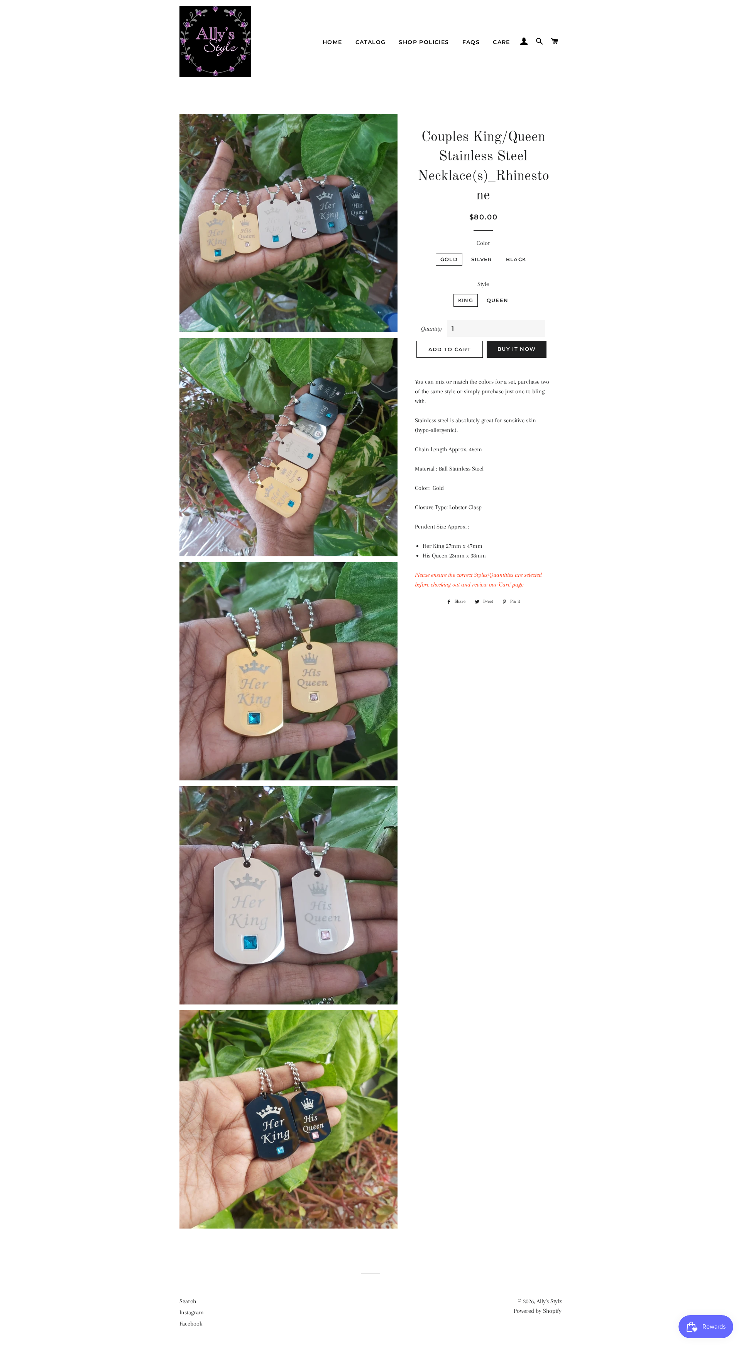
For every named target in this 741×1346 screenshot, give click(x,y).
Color (483, 243)
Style (483, 283)
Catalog (370, 42)
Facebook (190, 1323)
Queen (498, 300)
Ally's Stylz (549, 1301)
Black (516, 259)
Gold (449, 259)
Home (332, 42)
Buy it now (516, 349)
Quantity (431, 328)
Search (187, 1301)
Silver (481, 259)
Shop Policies (424, 42)
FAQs (471, 42)
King (465, 300)
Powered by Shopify (538, 1310)
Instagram (191, 1312)
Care (501, 42)
